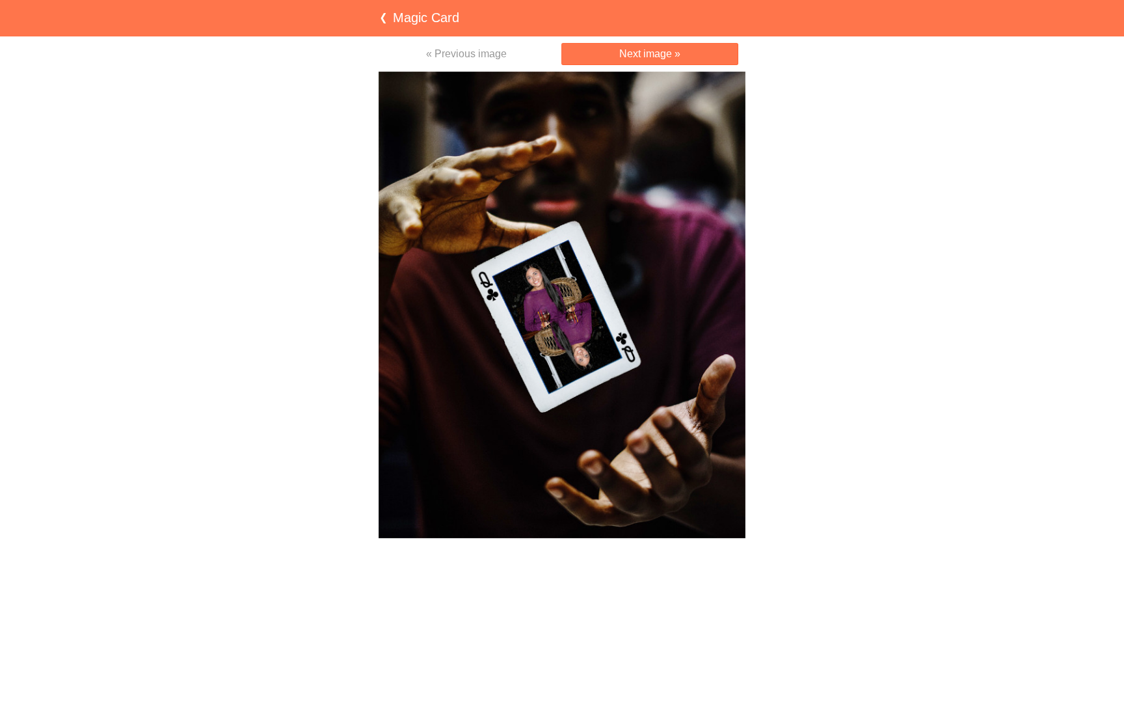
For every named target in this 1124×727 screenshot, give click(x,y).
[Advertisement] (562, 563)
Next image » (649, 53)
